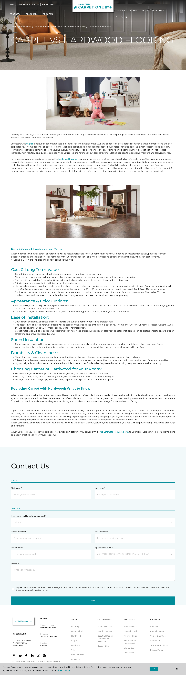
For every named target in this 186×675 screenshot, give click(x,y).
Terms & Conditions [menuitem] (159, 645)
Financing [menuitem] (75, 659)
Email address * (101, 532)
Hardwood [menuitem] (76, 636)
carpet (29, 144)
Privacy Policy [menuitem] (156, 650)
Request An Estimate (153, 11)
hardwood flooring (67, 159)
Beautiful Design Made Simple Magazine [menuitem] (105, 638)
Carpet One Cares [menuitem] (158, 636)
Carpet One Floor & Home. (31, 661)
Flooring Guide (32, 26)
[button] (117, 17)
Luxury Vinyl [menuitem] (76, 631)
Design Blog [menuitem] (103, 646)
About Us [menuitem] (154, 626)
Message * (15, 563)
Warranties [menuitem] (129, 648)
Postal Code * (17, 547)
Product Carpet (50, 26)
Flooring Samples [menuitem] (105, 631)
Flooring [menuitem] (75, 626)
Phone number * (18, 532)
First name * (16, 488)
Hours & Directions (127, 11)
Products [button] (15, 14)
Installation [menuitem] (129, 653)
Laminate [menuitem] (75, 645)
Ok (154, 669)
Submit (93, 600)
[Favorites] (121, 17)
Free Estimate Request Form (114, 432)
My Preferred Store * (104, 547)
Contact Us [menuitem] (155, 640)
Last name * (100, 488)
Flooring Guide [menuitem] (130, 636)
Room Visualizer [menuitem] (105, 626)
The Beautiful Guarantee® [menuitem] (130, 641)
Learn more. (64, 670)
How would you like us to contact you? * (28, 516)
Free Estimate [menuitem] (77, 655)
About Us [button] (48, 14)
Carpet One (16, 26)
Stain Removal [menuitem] (130, 626)
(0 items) (126, 17)
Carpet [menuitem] (74, 640)
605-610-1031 (48, 4)
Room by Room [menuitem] (157, 631)
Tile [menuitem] (73, 650)
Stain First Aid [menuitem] (130, 631)
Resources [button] (32, 14)
